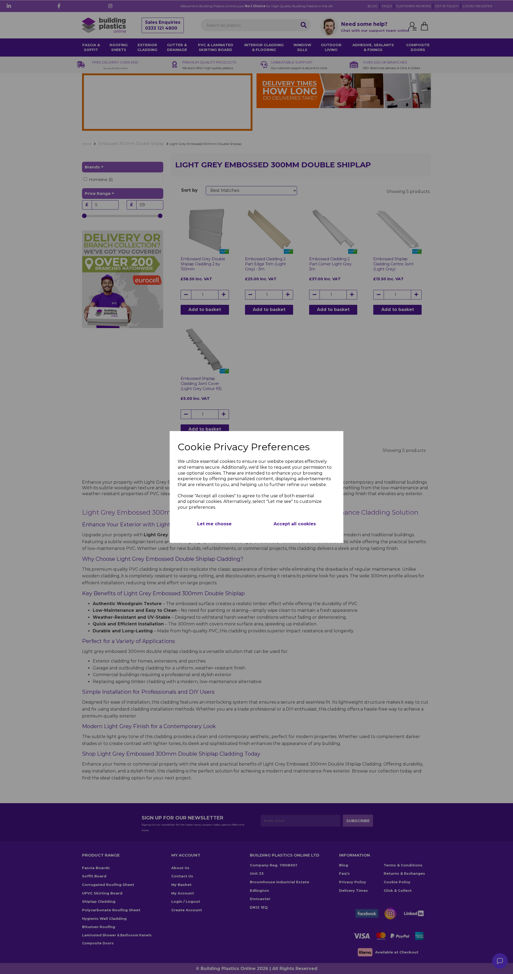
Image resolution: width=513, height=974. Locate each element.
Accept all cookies (295, 523)
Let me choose (214, 523)
